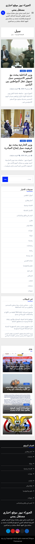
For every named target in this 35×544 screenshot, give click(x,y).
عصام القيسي (28, 261)
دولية (31, 235)
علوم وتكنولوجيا (28, 266)
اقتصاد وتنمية (28, 205)
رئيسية (29, 71)
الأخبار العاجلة (28, 210)
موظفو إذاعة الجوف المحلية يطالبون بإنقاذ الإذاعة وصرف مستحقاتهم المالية (20, 410)
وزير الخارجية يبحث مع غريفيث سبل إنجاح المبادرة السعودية (18, 148)
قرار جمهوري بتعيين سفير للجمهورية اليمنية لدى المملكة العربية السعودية (19, 431)
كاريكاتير (30, 276)
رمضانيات (30, 246)
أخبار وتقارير (29, 200)
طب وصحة (29, 256)
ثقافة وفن (30, 225)
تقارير (31, 220)
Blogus (31, 538)
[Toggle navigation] (32, 13)
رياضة (31, 251)
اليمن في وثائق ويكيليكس (25, 215)
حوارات (30, 230)
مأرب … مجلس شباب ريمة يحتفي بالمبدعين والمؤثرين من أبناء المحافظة (18, 369)
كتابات (31, 281)
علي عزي (30, 271)
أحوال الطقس (28, 195)
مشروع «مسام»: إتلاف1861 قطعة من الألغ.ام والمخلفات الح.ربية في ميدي (18, 389)
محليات (23, 71)
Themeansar (17, 541)
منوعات (30, 291)
